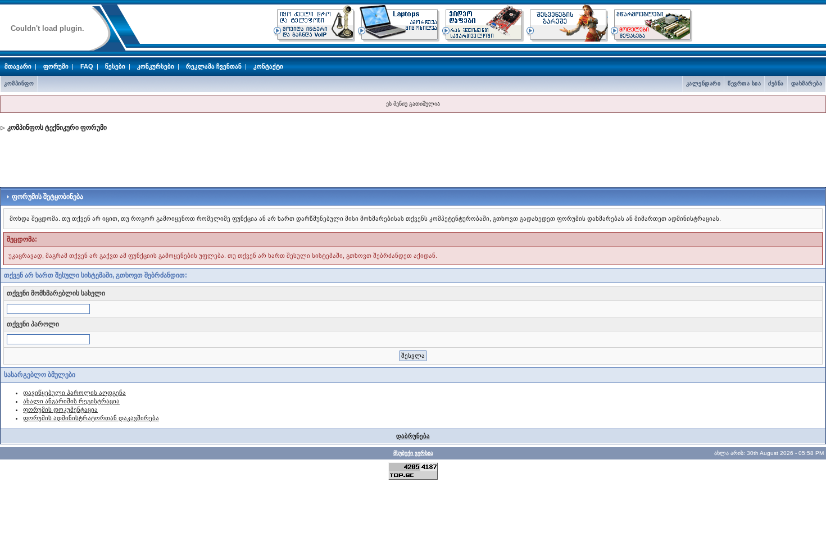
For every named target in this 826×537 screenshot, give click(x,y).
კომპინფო (19, 83)
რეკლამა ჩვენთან (214, 66)
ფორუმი (56, 66)
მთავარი (17, 66)
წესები (115, 66)
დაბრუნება (413, 436)
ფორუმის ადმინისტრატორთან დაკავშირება (91, 418)
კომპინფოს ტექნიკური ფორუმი (57, 127)
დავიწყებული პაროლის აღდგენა (74, 392)
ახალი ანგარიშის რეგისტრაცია (71, 401)
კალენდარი (703, 83)
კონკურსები (155, 66)
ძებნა (776, 83)
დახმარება (807, 83)
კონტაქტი (268, 66)
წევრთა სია (744, 83)
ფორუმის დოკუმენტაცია (60, 409)
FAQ (86, 66)
